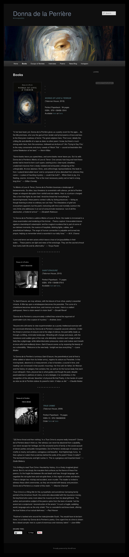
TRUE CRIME (49, 405)
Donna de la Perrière (42, 13)
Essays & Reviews (38, 63)
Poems (62, 63)
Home (16, 63)
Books (24, 63)
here (54, 113)
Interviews (52, 63)
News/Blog (73, 63)
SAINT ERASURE (50, 270)
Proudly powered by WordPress (64, 548)
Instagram (84, 63)
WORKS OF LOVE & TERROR (58, 98)
